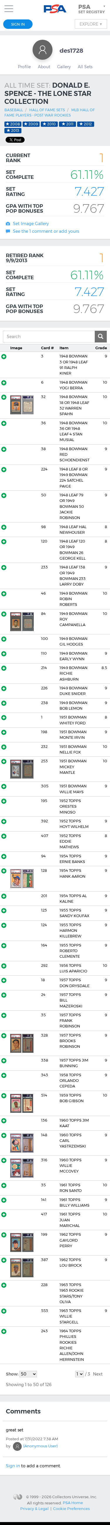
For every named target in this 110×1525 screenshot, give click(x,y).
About (44, 66)
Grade (101, 348)
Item (64, 348)
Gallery (64, 66)
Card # (47, 348)
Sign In (18, 24)
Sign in (13, 1466)
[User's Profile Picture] (43, 50)
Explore (90, 24)
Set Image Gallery (31, 223)
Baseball (13, 110)
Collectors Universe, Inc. (74, 1496)
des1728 (71, 50)
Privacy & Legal (34, 1508)
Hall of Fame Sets (47, 110)
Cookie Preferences (71, 1508)
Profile (24, 66)
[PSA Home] (55, 9)
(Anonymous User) (40, 1445)
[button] (92, 8)
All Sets (85, 66)
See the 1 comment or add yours (46, 231)
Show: (12, 1374)
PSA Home (73, 1502)
